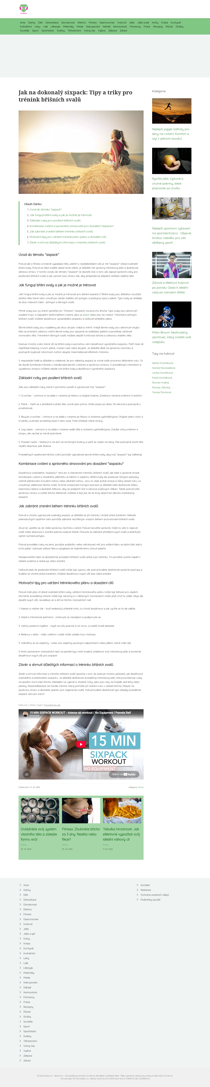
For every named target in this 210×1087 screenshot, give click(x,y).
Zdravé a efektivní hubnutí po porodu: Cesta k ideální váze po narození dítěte (170, 287)
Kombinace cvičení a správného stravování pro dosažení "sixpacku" (72, 226)
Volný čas (89, 30)
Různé (169, 26)
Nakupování (93, 26)
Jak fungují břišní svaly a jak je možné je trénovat (61, 215)
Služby (179, 26)
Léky (37, 26)
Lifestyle (55, 26)
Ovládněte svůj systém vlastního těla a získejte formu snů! (39, 834)
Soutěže (24, 30)
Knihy (155, 22)
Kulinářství (26, 26)
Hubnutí (121, 22)
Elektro (82, 22)
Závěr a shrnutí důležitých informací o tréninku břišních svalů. (68, 242)
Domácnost (68, 22)
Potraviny (135, 26)
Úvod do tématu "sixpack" (46, 209)
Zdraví (123, 30)
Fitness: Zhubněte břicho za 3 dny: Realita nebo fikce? (81, 834)
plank (86, 314)
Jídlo (132, 22)
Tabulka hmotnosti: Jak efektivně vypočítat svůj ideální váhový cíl (121, 834)
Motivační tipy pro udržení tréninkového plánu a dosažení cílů (68, 237)
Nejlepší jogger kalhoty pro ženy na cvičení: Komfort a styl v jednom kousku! (170, 133)
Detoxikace (52, 22)
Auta (22, 22)
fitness (141, 787)
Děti (40, 22)
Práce (147, 26)
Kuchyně (176, 22)
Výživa (101, 30)
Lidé (45, 26)
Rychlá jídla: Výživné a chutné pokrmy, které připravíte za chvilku (167, 183)
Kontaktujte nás (52, 705)
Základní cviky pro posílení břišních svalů (55, 220)
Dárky (31, 22)
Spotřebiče (47, 30)
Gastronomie (107, 22)
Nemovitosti (120, 26)
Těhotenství (74, 30)
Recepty (158, 26)
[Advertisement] (105, 56)
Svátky (61, 30)
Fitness (93, 22)
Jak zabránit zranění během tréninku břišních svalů (61, 231)
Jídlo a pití (143, 22)
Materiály (68, 26)
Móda (80, 26)
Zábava (112, 30)
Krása (164, 22)
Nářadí (106, 26)
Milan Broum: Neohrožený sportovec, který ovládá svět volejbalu (171, 337)
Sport (35, 30)
